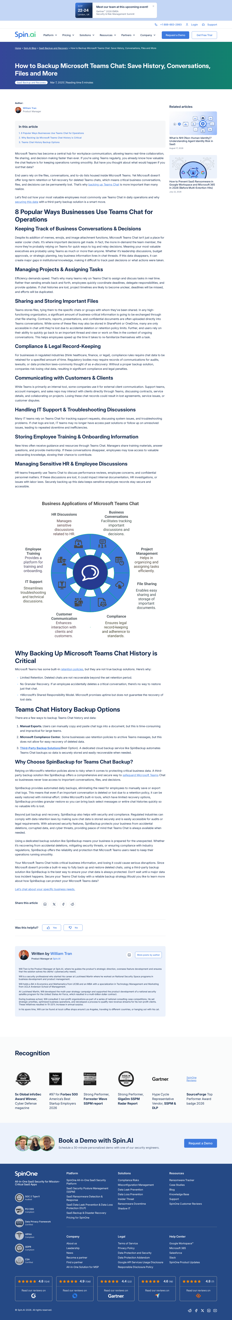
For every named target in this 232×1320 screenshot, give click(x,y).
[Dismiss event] (153, 6)
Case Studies (177, 1184)
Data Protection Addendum (134, 1257)
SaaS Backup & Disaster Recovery (86, 1212)
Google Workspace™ (181, 1243)
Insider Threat (126, 1199)
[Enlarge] (161, 496)
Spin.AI (56, 958)
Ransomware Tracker (181, 1180)
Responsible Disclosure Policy (135, 1267)
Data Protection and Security (135, 1252)
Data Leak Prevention (130, 1189)
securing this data (26, 201)
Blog (172, 1189)
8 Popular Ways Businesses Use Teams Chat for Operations (52, 133)
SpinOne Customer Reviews (185, 1203)
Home (18, 48)
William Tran (29, 108)
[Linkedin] (209, 1310)
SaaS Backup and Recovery (53, 48)
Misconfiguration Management (136, 1184)
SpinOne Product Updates (184, 1262)
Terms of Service (128, 1243)
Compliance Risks (128, 1180)
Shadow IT (124, 1208)
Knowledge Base (179, 1194)
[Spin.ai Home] (25, 35)
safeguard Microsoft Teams (140, 775)
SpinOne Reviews (191, 1079)
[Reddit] (190, 1310)
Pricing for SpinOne (77, 1217)
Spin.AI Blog (30, 48)
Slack (172, 1257)
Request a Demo (201, 1143)
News (69, 1252)
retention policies (72, 669)
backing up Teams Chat (103, 184)
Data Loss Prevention (130, 1194)
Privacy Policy (126, 1248)
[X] (202, 1310)
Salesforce (175, 1252)
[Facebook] (196, 1310)
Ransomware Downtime (132, 1203)
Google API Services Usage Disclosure (140, 1262)
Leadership (73, 1248)
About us (71, 1243)
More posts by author (148, 954)
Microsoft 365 (177, 1248)
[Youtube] (215, 1310)
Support (174, 1199)
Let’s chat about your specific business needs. (45, 889)
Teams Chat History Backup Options (40, 142)
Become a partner (76, 1257)
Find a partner (74, 1262)
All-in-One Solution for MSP (82, 1267)
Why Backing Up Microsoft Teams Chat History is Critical (51, 137)
